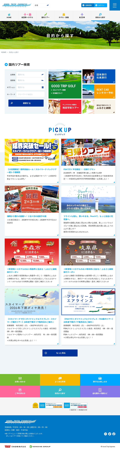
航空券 (82, 17)
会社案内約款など (100, 393)
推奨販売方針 (83, 410)
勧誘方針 (74, 410)
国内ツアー (45, 17)
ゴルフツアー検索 (59, 90)
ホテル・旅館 (64, 17)
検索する (27, 103)
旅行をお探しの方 (100, 381)
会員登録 (88, 5)
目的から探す (100, 17)
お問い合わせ (20, 381)
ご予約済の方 (20, 393)
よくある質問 (60, 381)
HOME (9, 17)
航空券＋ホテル (27, 17)
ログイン (101, 5)
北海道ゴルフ (57, 93)
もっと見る (61, 352)
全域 (36, 5)
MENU (115, 7)
